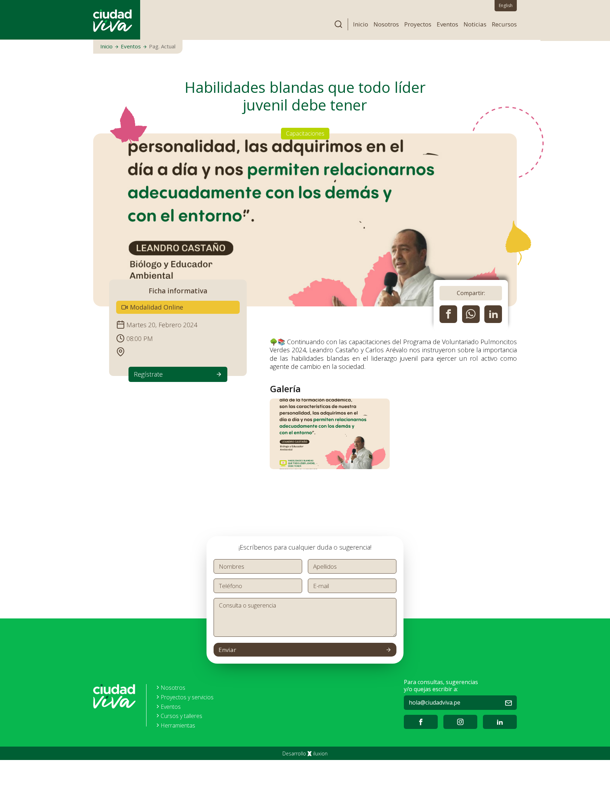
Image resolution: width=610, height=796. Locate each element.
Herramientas (178, 725)
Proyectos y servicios (187, 697)
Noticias (475, 24)
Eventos (447, 24)
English (506, 5)
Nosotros (386, 24)
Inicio (360, 24)
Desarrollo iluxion (305, 753)
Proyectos (417, 24)
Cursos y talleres (181, 716)
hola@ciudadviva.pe (434, 702)
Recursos (504, 24)
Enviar (227, 650)
